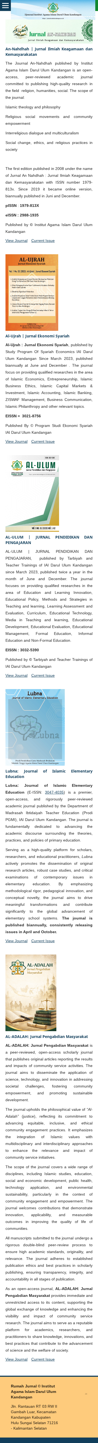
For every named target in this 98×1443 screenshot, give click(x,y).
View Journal (16, 240)
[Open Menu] (5, 5)
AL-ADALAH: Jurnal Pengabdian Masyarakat (46, 1036)
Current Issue (43, 240)
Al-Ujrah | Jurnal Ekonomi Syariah (37, 336)
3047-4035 (54, 792)
